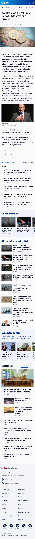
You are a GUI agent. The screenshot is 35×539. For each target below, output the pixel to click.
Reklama (21, 493)
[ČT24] (5, 3)
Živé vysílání (5, 493)
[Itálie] (17, 37)
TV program (5, 489)
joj (2, 23)
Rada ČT (21, 504)
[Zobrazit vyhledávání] (29, 2)
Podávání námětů (23, 512)
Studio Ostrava (23, 501)
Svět (4, 154)
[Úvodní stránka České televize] (9, 468)
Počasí (3, 508)
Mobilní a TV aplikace (8, 516)
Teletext (4, 501)
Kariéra (20, 508)
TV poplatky (5, 497)
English (3, 535)
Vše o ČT (4, 519)
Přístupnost (23, 535)
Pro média (21, 489)
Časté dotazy (22, 516)
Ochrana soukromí (13, 535)
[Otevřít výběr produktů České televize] (33, 2)
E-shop (3, 512)
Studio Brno (22, 497)
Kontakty (21, 519)
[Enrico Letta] (17, 113)
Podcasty (4, 504)
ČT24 (11, 154)
